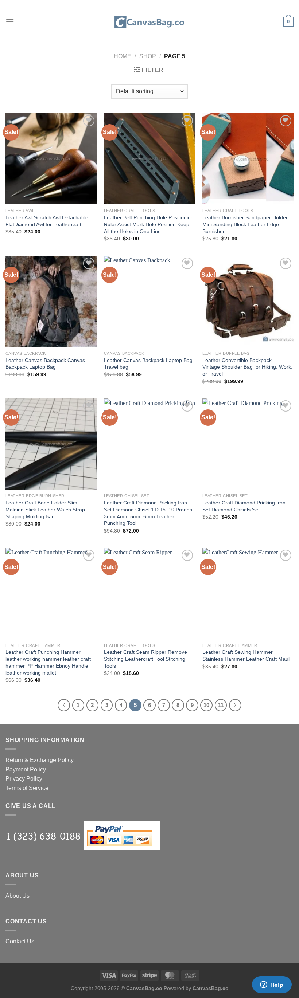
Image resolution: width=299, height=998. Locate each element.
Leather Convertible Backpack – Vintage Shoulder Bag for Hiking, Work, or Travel (247, 367)
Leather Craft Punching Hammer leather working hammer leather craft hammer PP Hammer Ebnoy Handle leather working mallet (48, 662)
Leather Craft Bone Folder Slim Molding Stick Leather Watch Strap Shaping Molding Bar (45, 509)
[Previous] (64, 705)
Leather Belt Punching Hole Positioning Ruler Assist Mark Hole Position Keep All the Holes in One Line (149, 224)
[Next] (235, 705)
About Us (17, 896)
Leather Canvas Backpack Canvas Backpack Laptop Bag (45, 363)
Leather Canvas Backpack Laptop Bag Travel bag (148, 363)
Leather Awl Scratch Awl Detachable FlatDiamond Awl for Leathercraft (46, 221)
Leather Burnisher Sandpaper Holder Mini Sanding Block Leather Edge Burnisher (245, 224)
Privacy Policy (23, 778)
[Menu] (9, 22)
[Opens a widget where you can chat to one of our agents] (272, 985)
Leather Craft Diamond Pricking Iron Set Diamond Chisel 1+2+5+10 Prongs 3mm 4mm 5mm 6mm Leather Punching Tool (148, 513)
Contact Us (19, 941)
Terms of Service (26, 788)
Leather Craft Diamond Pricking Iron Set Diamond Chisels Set (244, 506)
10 (206, 705)
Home (122, 56)
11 (221, 705)
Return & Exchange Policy (39, 760)
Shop (147, 56)
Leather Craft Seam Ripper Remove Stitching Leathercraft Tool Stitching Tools (145, 658)
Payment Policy (25, 769)
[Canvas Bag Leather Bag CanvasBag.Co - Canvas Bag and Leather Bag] (149, 22)
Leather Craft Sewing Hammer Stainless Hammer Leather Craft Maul (246, 655)
